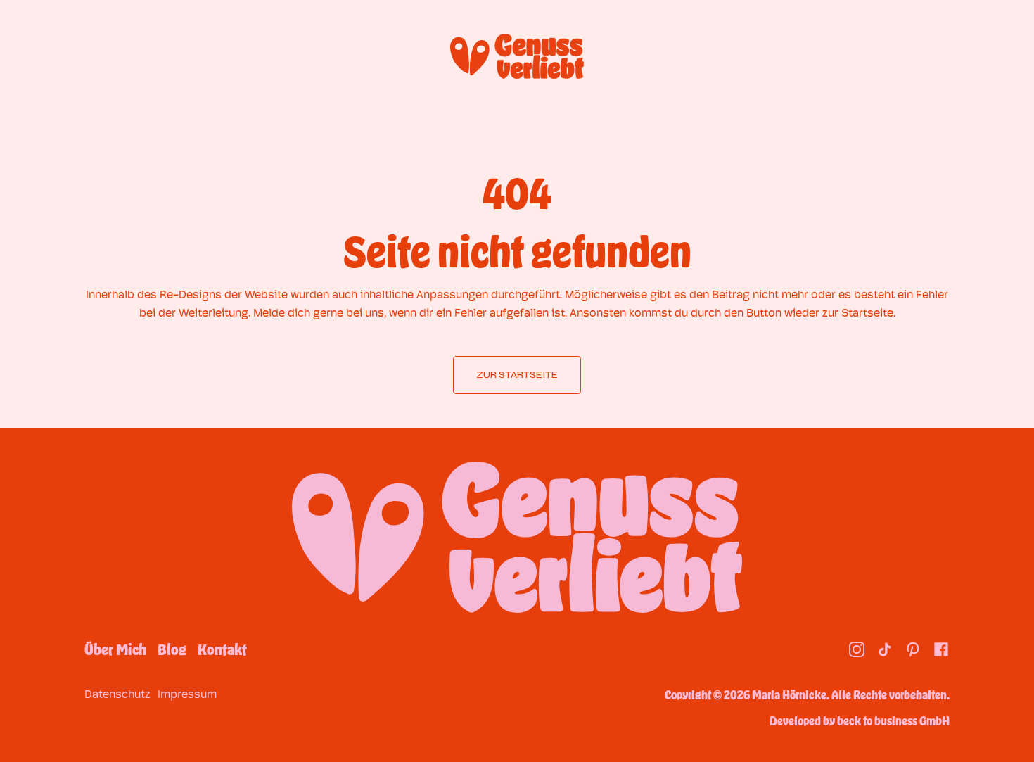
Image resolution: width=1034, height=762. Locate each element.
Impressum (187, 694)
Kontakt (222, 649)
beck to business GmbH (893, 720)
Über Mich (115, 649)
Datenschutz (117, 694)
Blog (172, 649)
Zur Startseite (517, 375)
